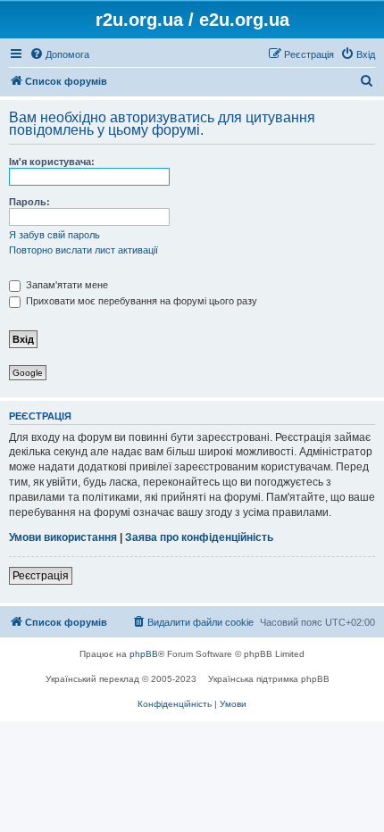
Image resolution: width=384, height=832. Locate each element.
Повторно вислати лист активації (83, 250)
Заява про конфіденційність (199, 537)
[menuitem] (59, 54)
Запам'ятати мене (65, 284)
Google (28, 373)
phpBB (143, 654)
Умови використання (63, 537)
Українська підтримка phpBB (269, 679)
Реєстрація (41, 576)
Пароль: (29, 201)
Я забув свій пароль (54, 234)
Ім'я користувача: (52, 161)
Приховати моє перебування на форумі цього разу (140, 300)
